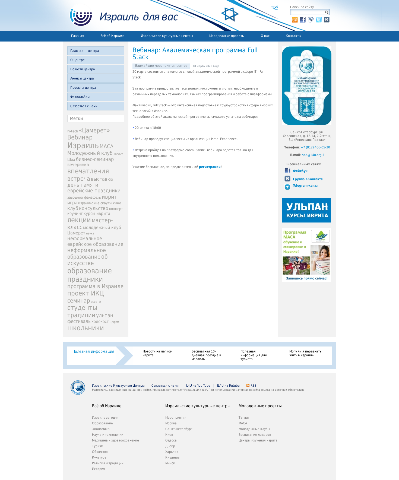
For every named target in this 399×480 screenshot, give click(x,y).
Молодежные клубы (254, 429)
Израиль (83, 145)
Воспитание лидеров (255, 435)
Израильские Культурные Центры (118, 385)
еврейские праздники (94, 190)
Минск (170, 463)
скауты (96, 301)
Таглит (118, 154)
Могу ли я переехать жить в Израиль (305, 353)
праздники (85, 279)
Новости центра (82, 69)
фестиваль (79, 321)
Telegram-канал (305, 185)
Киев (169, 435)
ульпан (104, 315)
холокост (100, 321)
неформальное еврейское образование (95, 241)
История (98, 469)
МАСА (106, 146)
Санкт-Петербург (178, 429)
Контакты (293, 36)
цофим (114, 322)
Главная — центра (84, 51)
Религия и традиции (107, 463)
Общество (100, 452)
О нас (265, 36)
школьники (85, 328)
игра (72, 202)
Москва (171, 423)
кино (117, 203)
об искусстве (87, 259)
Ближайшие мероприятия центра (161, 66)
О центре (77, 60)
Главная (77, 36)
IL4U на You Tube (197, 385)
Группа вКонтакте (307, 179)
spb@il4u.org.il (313, 155)
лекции (79, 220)
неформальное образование (86, 253)
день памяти (82, 185)
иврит (109, 196)
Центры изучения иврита (258, 440)
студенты (82, 307)
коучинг (75, 213)
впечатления (88, 171)
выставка (102, 179)
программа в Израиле (95, 286)
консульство (93, 208)
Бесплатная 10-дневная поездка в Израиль (206, 355)
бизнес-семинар (95, 159)
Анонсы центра (82, 78)
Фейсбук (300, 171)
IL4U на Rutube (228, 385)
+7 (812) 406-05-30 (315, 147)
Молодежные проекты (227, 36)
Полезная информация (93, 351)
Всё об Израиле (112, 36)
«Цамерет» (94, 130)
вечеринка (78, 164)
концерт (116, 209)
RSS (253, 385)
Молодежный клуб (90, 153)
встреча (78, 178)
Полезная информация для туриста (253, 355)
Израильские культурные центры (167, 36)
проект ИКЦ (85, 293)
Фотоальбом (80, 97)
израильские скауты (95, 203)
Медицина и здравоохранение (115, 440)
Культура (99, 457)
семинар (78, 300)
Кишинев (172, 457)
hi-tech (72, 131)
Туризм (97, 446)
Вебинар (80, 137)
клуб (72, 208)
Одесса (171, 440)
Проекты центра (83, 88)
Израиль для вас (120, 15)
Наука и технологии (107, 435)
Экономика (101, 429)
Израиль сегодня (105, 417)
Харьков (171, 452)
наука (90, 233)
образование (89, 270)
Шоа (71, 159)
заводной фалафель (84, 197)
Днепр (170, 446)
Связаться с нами (83, 106)
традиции (81, 315)
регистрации (210, 167)
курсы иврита (97, 213)
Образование (102, 423)
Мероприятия (175, 417)
